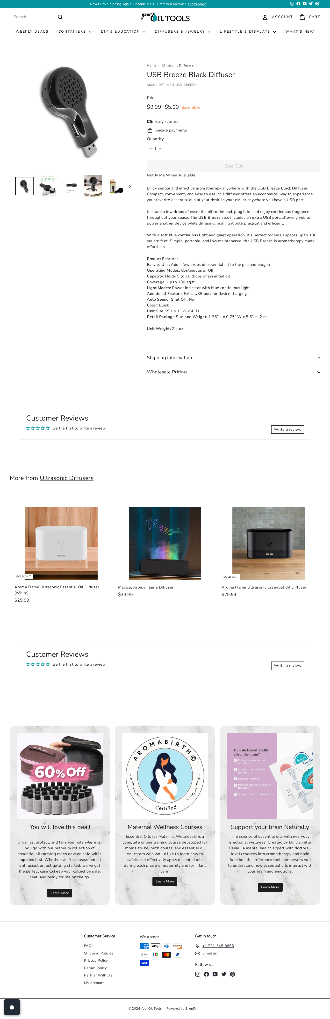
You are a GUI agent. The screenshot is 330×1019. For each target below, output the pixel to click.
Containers (73, 31)
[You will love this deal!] (60, 776)
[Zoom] (70, 110)
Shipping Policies (98, 953)
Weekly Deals (32, 31)
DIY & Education (121, 31)
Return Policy (95, 968)
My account (94, 982)
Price (152, 98)
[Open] (12, 1007)
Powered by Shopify (181, 1008)
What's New (299, 31)
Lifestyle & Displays (246, 31)
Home (151, 65)
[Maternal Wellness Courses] (165, 776)
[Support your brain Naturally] (270, 776)
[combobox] (38, 17)
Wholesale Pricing (167, 372)
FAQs (88, 945)
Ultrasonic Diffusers (178, 65)
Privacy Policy (96, 960)
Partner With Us (98, 975)
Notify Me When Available (171, 175)
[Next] (128, 186)
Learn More (197, 4)
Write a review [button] (287, 429)
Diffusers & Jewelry (181, 31)
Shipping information (169, 358)
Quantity (155, 139)
